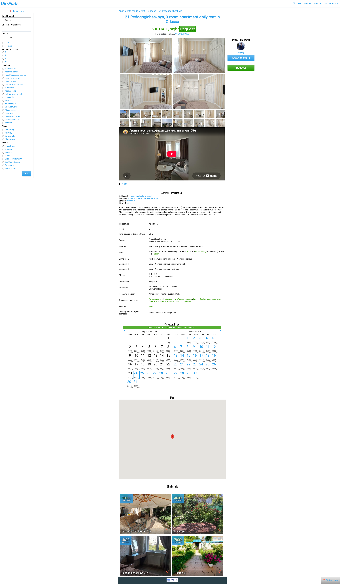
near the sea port (12, 78)
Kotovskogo (10, 103)
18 (209, 358)
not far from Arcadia (14, 94)
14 (183, 358)
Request (187, 29)
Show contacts (241, 57)
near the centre (11, 72)
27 (156, 375)
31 (137, 384)
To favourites (330, 580)
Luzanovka (9, 97)
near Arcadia (10, 91)
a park (7, 155)
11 (209, 349)
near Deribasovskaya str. (15, 75)
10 (202, 349)
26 (149, 375)
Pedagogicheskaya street (141, 196)
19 (215, 358)
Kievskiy (8, 133)
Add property (331, 3)
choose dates (182, 34)
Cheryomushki (11, 107)
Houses (8, 46)
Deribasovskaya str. (13, 159)
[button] (172, 436)
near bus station (12, 119)
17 (202, 358)
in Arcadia (9, 88)
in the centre (10, 68)
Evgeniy (241, 52)
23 (196, 366)
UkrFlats (10, 3)
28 (162, 375)
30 (130, 384)
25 (143, 375)
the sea (8, 152)
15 (189, 358)
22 (189, 366)
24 (136, 375)
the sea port (10, 168)
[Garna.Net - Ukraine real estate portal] (172, 581)
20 (177, 366)
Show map (17, 11)
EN (299, 3)
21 (183, 366)
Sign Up (317, 3)
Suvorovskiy (10, 136)
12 (215, 349)
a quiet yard (10, 146)
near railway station (13, 116)
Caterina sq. (10, 165)
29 (168, 375)
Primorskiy (9, 129)
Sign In (307, 3)
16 (196, 358)
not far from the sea (14, 84)
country (8, 123)
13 (177, 358)
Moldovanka (10, 110)
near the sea (10, 81)
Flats (7, 43)
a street (8, 149)
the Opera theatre (12, 162)
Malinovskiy (10, 139)
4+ (6, 62)
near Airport (10, 113)
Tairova (8, 100)
